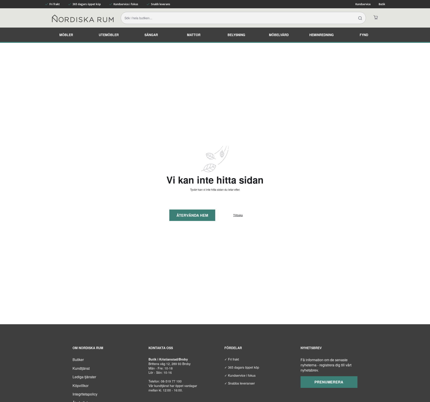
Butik (382, 4)
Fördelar (233, 348)
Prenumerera (328, 382)
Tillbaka (238, 215)
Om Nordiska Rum (88, 348)
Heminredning (321, 34)
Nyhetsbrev (311, 348)
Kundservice (363, 4)
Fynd (364, 34)
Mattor (193, 34)
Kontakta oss (160, 348)
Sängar (151, 34)
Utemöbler (109, 34)
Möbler (66, 34)
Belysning (236, 34)
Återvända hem (192, 215)
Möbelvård (279, 34)
